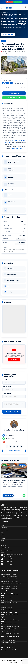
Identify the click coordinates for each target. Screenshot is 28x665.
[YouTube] (21, 446)
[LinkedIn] (17, 446)
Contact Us (4, 527)
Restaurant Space (21, 238)
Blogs (2, 540)
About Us (3, 545)
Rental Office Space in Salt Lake (9, 579)
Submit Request (13, 411)
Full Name (5, 379)
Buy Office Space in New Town (9, 631)
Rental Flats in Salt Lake (7, 647)
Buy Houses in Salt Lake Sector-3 (9, 617)
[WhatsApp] (24, 495)
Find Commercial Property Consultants (11, 583)
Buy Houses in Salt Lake (7, 598)
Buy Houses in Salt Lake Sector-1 (9, 612)
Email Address (6, 386)
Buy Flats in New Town (7, 607)
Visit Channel (13, 359)
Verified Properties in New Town (9, 623)
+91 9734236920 (8, 558)
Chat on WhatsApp (14, 97)
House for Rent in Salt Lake (8, 642)
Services (3, 543)
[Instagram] (14, 446)
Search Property (5, 547)
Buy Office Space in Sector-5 (8, 628)
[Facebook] (7, 446)
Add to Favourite (9, 495)
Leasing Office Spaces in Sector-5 (9, 576)
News (2, 534)
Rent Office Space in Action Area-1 (10, 586)
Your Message (6, 400)
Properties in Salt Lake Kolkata (9, 640)
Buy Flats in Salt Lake (6, 600)
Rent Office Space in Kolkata (8, 574)
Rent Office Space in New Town (9, 581)
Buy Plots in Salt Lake (6, 605)
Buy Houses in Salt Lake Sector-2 (9, 614)
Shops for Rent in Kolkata (7, 591)
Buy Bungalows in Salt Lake (8, 609)
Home (4, 12)
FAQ (2, 532)
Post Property (9, 34)
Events (3, 538)
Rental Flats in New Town (7, 645)
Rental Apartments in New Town (9, 650)
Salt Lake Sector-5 (21, 243)
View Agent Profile (13, 450)
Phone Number (6, 393)
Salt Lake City (22, 242)
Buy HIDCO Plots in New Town (9, 602)
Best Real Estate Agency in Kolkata (10, 633)
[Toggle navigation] (25, 7)
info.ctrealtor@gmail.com (10, 564)
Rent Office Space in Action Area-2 (10, 588)
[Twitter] (10, 446)
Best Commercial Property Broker (10, 626)
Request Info (15, 93)
